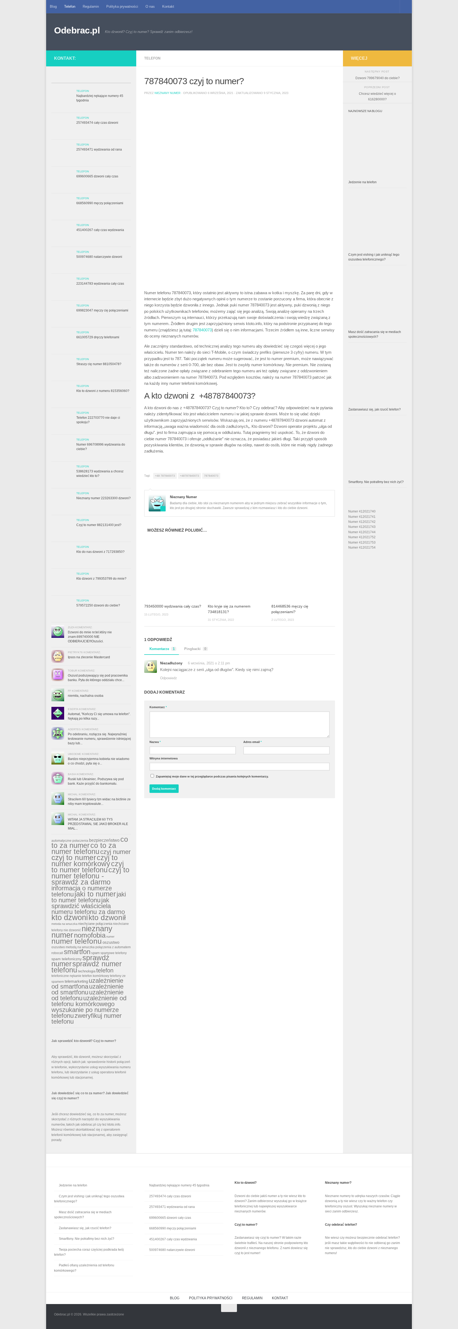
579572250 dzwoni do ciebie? (98, 605)
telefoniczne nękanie (66, 976)
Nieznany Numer (167, 93)
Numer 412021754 (362, 547)
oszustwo (111, 942)
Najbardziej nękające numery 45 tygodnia (179, 1185)
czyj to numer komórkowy (84, 860)
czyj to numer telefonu (87, 867)
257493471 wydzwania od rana (99, 149)
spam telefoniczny (66, 959)
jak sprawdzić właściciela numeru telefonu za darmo (88, 905)
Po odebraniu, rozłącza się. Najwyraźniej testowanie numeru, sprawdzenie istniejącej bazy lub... (99, 738)
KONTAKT (280, 1298)
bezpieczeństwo (104, 840)
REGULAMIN (252, 1298)
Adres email (252, 741)
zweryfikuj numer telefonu (86, 1018)
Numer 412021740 (362, 511)
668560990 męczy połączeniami (99, 203)
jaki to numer (95, 894)
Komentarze (162, 649)
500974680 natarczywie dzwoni (99, 257)
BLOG (174, 1298)
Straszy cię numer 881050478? (98, 364)
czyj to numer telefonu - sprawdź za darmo (90, 876)
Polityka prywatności (122, 6)
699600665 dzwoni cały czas (97, 176)
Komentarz (158, 707)
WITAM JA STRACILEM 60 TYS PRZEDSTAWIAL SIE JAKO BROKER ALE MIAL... (98, 824)
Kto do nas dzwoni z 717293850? (100, 552)
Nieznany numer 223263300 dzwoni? (103, 498)
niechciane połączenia (95, 924)
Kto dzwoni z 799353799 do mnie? (101, 578)
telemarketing (76, 981)
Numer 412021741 (362, 517)
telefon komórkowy (95, 976)
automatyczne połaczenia (69, 841)
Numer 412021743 (362, 527)
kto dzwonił (107, 917)
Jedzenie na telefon (362, 182)
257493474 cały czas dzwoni (97, 123)
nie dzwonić (72, 930)
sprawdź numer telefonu (86, 967)
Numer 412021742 (362, 522)
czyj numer (115, 851)
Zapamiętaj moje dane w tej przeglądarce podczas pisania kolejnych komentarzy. (212, 776)
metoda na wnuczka (64, 923)
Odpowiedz (168, 678)
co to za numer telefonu (83, 848)
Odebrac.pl (77, 30)
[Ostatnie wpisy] (61, 78)
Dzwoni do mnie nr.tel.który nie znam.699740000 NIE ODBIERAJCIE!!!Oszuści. (90, 636)
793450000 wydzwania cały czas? (172, 606)
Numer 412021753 (362, 542)
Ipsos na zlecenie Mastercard (89, 657)
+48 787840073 (165, 475)
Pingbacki (195, 649)
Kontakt (168, 6)
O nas (150, 6)
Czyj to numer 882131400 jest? (98, 525)
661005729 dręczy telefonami (97, 337)
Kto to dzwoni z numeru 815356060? (102, 391)
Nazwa (155, 741)
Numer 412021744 (362, 532)
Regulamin (91, 6)
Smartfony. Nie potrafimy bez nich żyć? (376, 482)
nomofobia (89, 935)
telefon (104, 970)
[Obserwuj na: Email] (121, 57)
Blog (53, 6)
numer (110, 936)
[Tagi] (121, 78)
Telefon (69, 6)
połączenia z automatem (113, 947)
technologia (86, 971)
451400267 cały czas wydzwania (100, 230)
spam (95, 953)
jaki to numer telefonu (88, 897)
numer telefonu (76, 941)
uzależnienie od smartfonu (87, 989)
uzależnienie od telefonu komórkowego (88, 1000)
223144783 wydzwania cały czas (100, 283)
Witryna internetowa (163, 758)
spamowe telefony (113, 953)
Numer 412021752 (362, 537)
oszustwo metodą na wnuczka (73, 947)
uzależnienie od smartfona (87, 983)
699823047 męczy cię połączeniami (102, 310)
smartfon (77, 952)
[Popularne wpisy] (81, 78)
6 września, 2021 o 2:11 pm (209, 663)
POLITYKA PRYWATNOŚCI (210, 1298)
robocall (57, 953)
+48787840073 (189, 475)
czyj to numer (73, 857)
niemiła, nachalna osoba (85, 696)
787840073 (202, 330)
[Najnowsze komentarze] (101, 78)
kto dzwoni (69, 917)
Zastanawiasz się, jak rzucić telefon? (374, 409)
